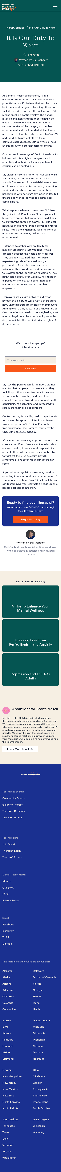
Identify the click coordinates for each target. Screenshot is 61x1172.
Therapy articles (14, 27)
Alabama (7, 971)
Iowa (5, 1026)
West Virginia (41, 1119)
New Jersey (9, 1082)
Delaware (38, 971)
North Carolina (11, 1102)
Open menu (55, 7)
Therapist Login (11, 850)
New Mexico (9, 1089)
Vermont (7, 1145)
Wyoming (38, 1132)
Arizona (6, 983)
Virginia (6, 1151)
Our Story (8, 887)
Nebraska (38, 1058)
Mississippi (39, 1039)
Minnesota (39, 1033)
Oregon (37, 1082)
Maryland (8, 1058)
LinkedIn (7, 943)
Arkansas (7, 990)
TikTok (6, 937)
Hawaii (37, 996)
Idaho (36, 1003)
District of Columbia (44, 977)
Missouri (38, 1046)
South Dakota (10, 1119)
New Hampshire (12, 1076)
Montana (38, 1052)
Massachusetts (41, 1020)
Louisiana (7, 1046)
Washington (9, 1158)
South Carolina (41, 1108)
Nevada (7, 1070)
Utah (5, 1138)
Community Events (13, 798)
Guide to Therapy (12, 804)
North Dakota (10, 1108)
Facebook (8, 924)
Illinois (36, 1009)
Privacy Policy (10, 900)
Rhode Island (40, 1102)
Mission (6, 881)
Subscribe (30, 368)
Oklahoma (39, 1076)
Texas (5, 1132)
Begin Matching (30, 519)
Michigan (38, 1026)
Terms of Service (12, 817)
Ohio (36, 1070)
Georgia (37, 990)
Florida (37, 983)
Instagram (8, 931)
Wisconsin (39, 1126)
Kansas (6, 1033)
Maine (6, 1052)
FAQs (5, 894)
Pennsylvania (40, 1089)
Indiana (6, 1020)
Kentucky (7, 1039)
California (8, 996)
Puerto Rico (40, 1095)
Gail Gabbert (40, 60)
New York (8, 1095)
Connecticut (9, 1009)
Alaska (6, 977)
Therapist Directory (13, 811)
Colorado (7, 1003)
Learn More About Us (20, 749)
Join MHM (8, 844)
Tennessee (8, 1126)
